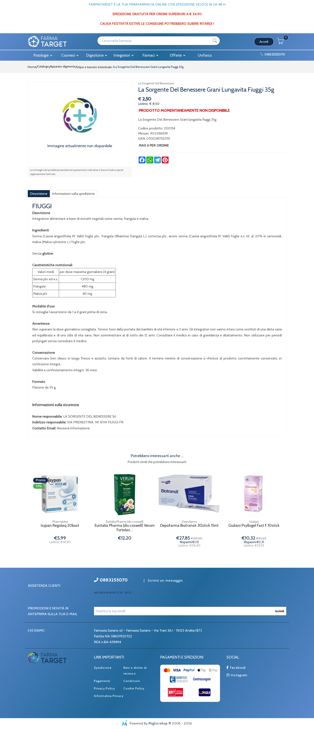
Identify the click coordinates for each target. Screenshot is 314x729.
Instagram (238, 675)
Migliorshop (158, 723)
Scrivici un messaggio (165, 580)
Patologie (42, 55)
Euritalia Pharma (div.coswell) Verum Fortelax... (125, 527)
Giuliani (254, 522)
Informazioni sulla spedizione (73, 194)
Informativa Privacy (108, 696)
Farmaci (149, 55)
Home (32, 67)
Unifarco (205, 55)
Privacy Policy (104, 688)
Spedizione (103, 668)
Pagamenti (102, 681)
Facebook (237, 668)
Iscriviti (279, 611)
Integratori (122, 55)
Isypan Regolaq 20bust (60, 525)
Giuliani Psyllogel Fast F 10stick (253, 525)
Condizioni (131, 681)
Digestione (95, 55)
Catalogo (43, 66)
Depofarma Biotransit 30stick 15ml (189, 525)
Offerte (176, 55)
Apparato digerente (62, 66)
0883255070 (274, 54)
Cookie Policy (133, 688)
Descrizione (38, 194)
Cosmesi (68, 55)
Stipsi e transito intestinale (94, 67)
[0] (280, 43)
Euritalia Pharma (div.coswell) (124, 522)
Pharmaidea (60, 522)
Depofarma (189, 522)
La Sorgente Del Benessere (156, 83)
